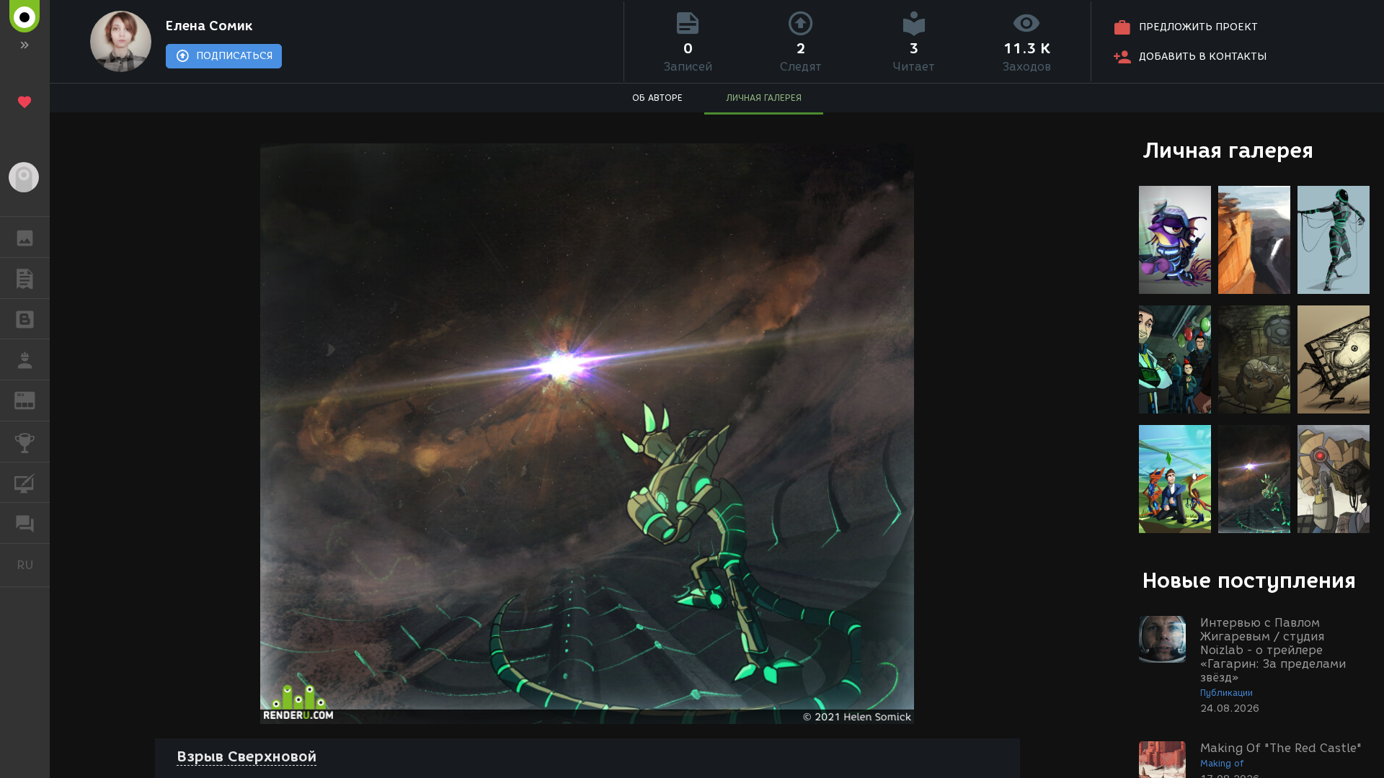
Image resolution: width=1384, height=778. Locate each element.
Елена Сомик (209, 26)
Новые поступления (1249, 580)
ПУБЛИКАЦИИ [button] (25, 278)
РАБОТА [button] (25, 359)
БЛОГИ (25, 319)
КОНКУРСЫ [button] (25, 441)
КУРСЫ (25, 482)
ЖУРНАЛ (33, 399)
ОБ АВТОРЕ (657, 97)
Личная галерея (1228, 150)
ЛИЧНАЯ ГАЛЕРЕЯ (764, 97)
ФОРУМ (25, 523)
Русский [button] (33, 565)
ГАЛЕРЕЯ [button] (25, 237)
